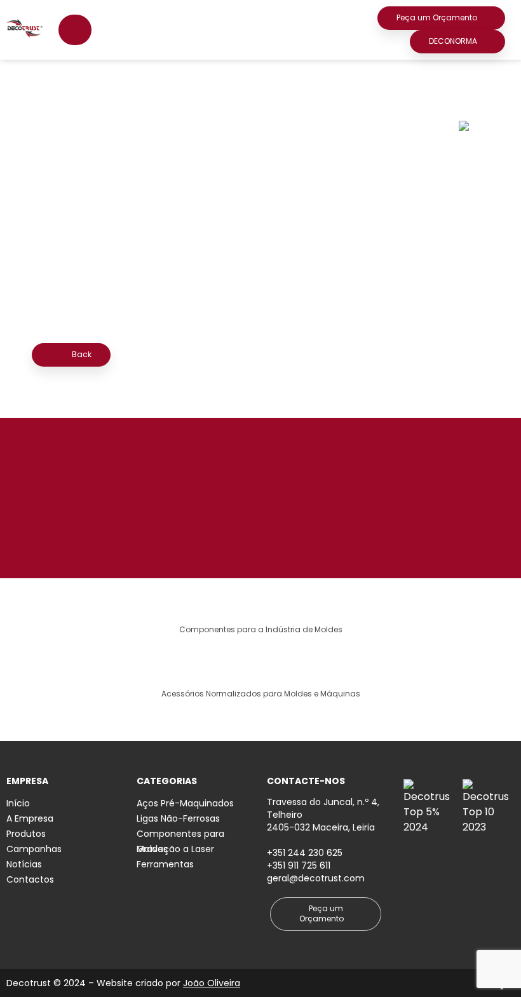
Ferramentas (165, 864)
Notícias (24, 864)
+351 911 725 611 (298, 865)
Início (18, 803)
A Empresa (29, 818)
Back (80, 354)
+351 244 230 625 (304, 852)
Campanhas (34, 849)
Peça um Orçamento (436, 17)
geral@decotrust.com (316, 878)
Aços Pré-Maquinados (185, 803)
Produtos (26, 833)
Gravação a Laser (175, 849)
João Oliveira (211, 983)
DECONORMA (453, 41)
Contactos (30, 879)
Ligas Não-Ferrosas (178, 818)
